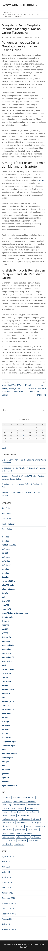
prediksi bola (7, 830)
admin (5, 37)
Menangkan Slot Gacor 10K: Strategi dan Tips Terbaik (21, 493)
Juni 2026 (6, 867)
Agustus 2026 (8, 856)
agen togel (7, 801)
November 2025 (9, 903)
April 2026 (6, 877)
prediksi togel (20, 830)
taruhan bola (33, 840)
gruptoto (41, 180)
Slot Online (6, 519)
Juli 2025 (6, 924)
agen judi (16, 797)
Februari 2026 (8, 887)
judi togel (36, 819)
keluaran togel (22, 823)
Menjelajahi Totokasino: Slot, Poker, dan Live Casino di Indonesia (24, 469)
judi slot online (23, 815)
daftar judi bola (19, 805)
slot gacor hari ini (9, 840)
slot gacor (36, 837)
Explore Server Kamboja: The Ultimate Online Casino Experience (24, 461)
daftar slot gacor (9, 808)
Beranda (6, 12)
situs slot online (8, 837)
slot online (22, 840)
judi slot (21, 812)
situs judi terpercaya (24, 833)
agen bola (6, 797)
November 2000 (9, 929)
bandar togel (30, 801)
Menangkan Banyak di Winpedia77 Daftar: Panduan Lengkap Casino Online (23, 477)
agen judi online (28, 797)
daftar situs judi (34, 805)
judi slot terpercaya (10, 819)
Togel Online (7, 529)
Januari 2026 (7, 893)
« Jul (4, 448)
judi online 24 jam (9, 812)
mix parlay (19, 826)
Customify (23, 947)
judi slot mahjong (9, 815)
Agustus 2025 (8, 919)
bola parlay (7, 805)
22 (36, 436)
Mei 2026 (6, 872)
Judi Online (6, 513)
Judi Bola (6, 508)
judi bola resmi (32, 808)
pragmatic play (39, 826)
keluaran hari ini (8, 823)
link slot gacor (36, 823)
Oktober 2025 (8, 908)
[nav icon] (42, 5)
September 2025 (9, 914)
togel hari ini (7, 844)
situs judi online (8, 833)
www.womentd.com (18, 5)
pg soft (28, 826)
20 (24, 436)
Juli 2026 (6, 861)
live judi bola (7, 826)
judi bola (21, 808)
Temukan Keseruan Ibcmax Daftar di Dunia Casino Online (23, 485)
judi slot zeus (25, 819)
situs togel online (23, 837)
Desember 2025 (8, 898)
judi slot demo (32, 812)
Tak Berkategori (33, 37)
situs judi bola (33, 830)
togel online (19, 844)
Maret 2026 (7, 882)
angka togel (18, 801)
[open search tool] (36, 5)
